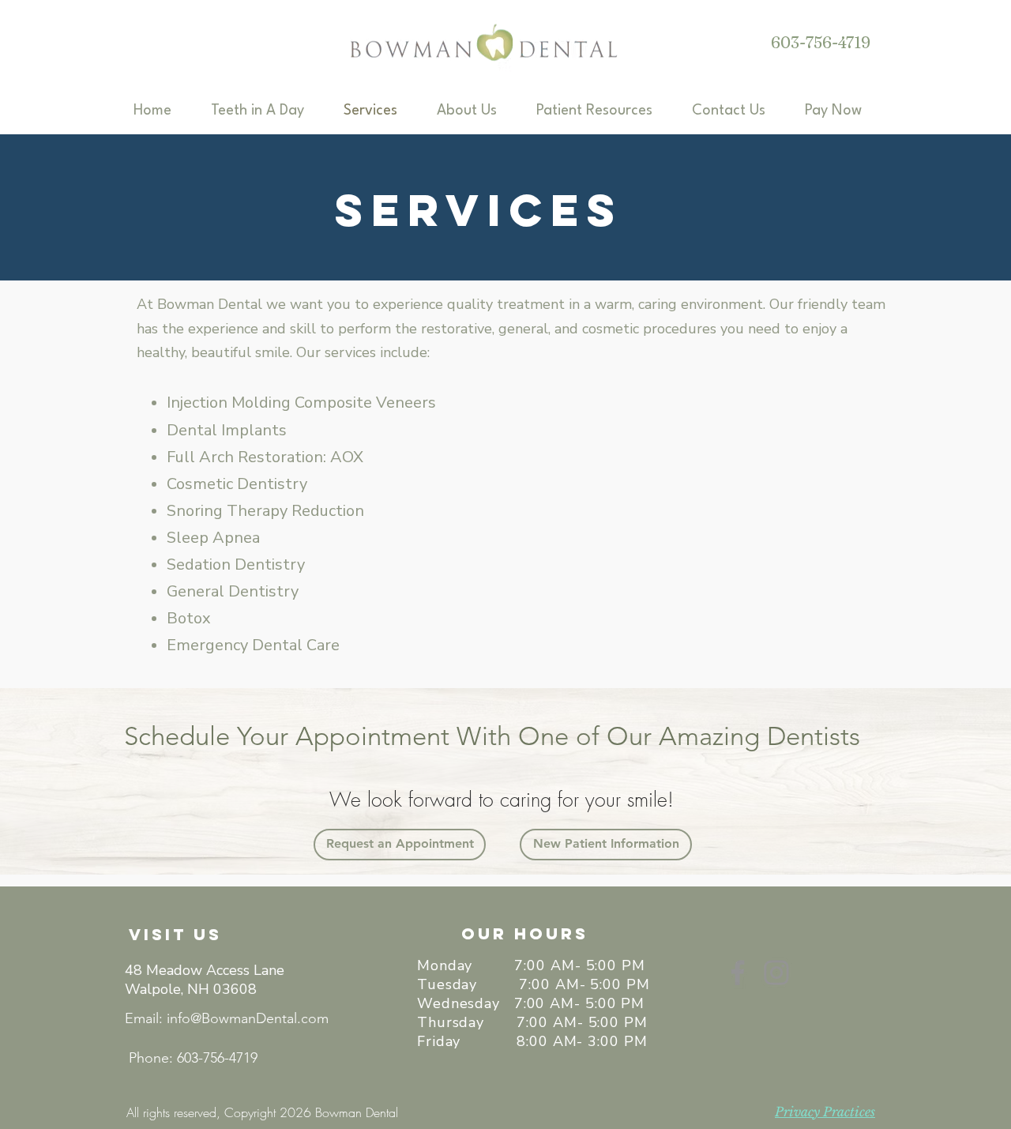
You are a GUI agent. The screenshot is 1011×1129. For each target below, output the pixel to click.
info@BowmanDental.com (248, 1018)
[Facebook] (737, 972)
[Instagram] (776, 972)
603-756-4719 (820, 42)
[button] (478, 111)
